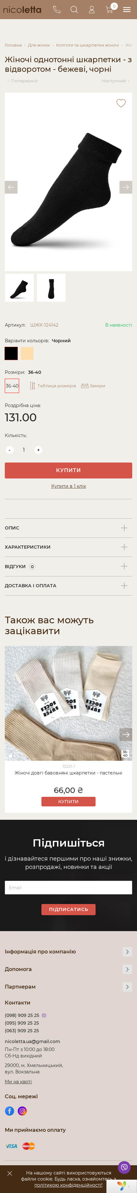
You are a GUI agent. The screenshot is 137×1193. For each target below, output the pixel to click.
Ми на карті (18, 1082)
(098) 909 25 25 (22, 1015)
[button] (125, 734)
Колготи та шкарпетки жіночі (87, 45)
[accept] (9, 1173)
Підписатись (68, 909)
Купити (68, 470)
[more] (127, 952)
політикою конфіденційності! (68, 1185)
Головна (13, 45)
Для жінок (39, 45)
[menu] (126, 10)
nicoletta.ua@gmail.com (32, 1041)
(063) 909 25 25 (22, 1031)
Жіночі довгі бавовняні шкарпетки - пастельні (68, 773)
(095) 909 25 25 (22, 1023)
